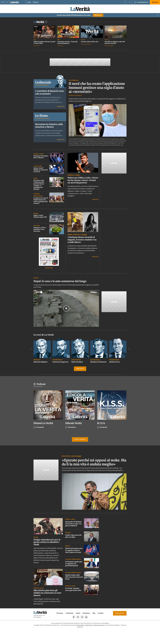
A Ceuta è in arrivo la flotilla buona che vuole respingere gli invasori (41, 200)
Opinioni (83, 39)
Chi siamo (59, 613)
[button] (66, 308)
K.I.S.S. (101, 423)
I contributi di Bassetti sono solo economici (49, 92)
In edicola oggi (49, 267)
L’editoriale (69, 613)
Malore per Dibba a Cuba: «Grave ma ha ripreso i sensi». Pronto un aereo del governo (83, 180)
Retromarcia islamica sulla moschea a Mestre (49, 125)
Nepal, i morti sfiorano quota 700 (40, 216)
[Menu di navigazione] (2, 2)
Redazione (86, 613)
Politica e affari (74, 175)
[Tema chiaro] (127, 2)
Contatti (100, 613)
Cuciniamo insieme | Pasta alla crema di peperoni (67, 42)
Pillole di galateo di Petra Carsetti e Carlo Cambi (44, 42)
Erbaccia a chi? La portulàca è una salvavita (40, 229)
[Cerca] (7, 2)
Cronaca (107, 39)
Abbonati (155, 2)
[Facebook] (73, 617)
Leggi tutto (95, 199)
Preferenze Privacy (99, 625)
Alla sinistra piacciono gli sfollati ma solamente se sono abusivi (47, 593)
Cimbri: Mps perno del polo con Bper (73, 536)
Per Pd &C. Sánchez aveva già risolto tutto (73, 589)
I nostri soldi (38, 166)
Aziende (67, 532)
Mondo (36, 213)
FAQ (93, 613)
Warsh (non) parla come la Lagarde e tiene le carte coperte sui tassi (73, 550)
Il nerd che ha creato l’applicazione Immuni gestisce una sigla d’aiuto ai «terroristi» (97, 88)
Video (29, 2)
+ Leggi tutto (60, 106)
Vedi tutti (80, 368)
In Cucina (37, 225)
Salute (36, 178)
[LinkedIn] (86, 617)
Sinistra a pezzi (39, 154)
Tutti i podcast (80, 439)
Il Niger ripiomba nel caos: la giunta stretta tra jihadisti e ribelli (47, 542)
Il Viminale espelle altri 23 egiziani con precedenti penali (73, 564)
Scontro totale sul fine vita (89, 41)
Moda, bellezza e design (77, 234)
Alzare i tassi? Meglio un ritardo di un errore (41, 170)
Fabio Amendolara (76, 95)
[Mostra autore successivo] (129, 349)
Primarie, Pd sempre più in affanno (41, 157)
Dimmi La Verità (43, 423)
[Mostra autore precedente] (31, 349)
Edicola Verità (73, 423)
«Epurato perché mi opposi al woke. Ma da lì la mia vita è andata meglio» (94, 462)
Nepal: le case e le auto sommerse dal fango (60, 281)
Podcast (35, 2)
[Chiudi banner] (157, 15)
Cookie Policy (88, 625)
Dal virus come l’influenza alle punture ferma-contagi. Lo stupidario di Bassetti (39, 184)
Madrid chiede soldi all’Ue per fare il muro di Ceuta (74, 577)
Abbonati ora (98, 15)
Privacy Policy (80, 625)
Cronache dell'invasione (73, 559)
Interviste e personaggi (71, 456)
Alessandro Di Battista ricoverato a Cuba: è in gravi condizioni (73, 524)
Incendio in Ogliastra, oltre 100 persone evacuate (115, 42)
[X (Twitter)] (77, 617)
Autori (78, 613)
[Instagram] (82, 617)
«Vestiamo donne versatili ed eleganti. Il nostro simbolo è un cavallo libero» (82, 239)
